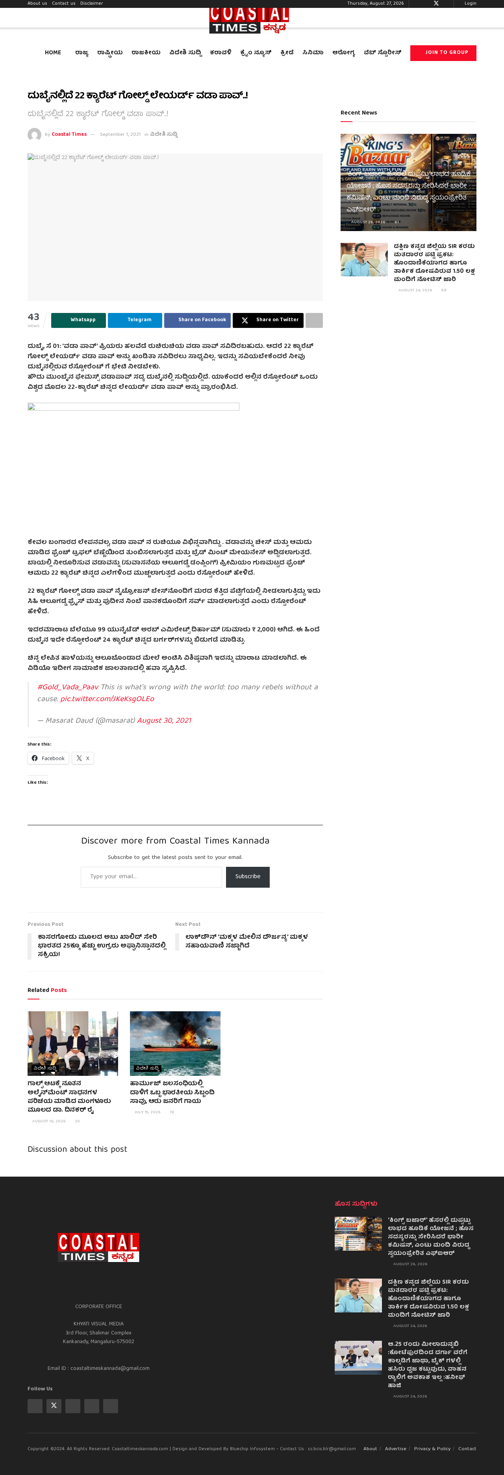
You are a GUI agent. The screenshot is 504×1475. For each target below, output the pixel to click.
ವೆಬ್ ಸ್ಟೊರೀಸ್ (383, 53)
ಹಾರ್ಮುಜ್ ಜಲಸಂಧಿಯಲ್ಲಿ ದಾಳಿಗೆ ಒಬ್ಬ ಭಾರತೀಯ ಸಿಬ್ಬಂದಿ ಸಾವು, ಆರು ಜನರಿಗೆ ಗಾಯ (172, 1093)
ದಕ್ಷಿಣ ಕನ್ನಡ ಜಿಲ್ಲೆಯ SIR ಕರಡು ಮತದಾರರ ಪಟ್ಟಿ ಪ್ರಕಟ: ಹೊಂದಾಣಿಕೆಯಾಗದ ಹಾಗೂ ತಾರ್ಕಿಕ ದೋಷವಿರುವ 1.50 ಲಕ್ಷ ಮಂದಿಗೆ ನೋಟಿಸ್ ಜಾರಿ (434, 263)
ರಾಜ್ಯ (82, 53)
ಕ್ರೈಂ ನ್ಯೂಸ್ (256, 53)
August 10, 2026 (48, 1121)
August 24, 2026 (414, 290)
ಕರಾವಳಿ (221, 53)
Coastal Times (69, 134)
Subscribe (247, 877)
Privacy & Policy (432, 1449)
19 (171, 1112)
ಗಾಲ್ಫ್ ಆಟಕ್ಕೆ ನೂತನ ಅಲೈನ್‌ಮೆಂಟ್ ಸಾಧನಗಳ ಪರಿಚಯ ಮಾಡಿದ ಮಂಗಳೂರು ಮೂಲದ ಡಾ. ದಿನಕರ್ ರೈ (69, 1097)
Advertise (395, 1449)
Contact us (64, 4)
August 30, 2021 (164, 721)
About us (37, 4)
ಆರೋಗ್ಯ (343, 53)
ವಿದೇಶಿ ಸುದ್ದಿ (185, 53)
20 (77, 1121)
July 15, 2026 (147, 1112)
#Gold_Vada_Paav (67, 687)
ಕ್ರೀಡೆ (287, 53)
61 (396, 222)
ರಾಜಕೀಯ (146, 53)
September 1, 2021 (120, 134)
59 (443, 290)
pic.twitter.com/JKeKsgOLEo (107, 699)
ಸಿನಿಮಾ (313, 53)
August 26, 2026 (367, 222)
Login (469, 4)
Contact (467, 1449)
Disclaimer (91, 4)
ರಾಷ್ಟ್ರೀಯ (110, 53)
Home (53, 53)
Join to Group (446, 52)
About (370, 1449)
